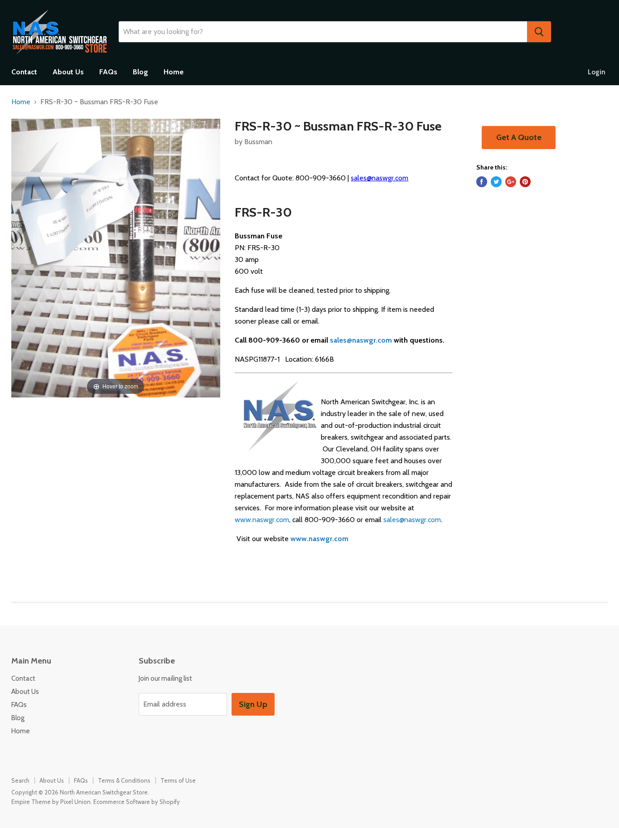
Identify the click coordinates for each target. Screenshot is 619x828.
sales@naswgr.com (379, 178)
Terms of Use (178, 780)
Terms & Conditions (124, 780)
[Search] (539, 31)
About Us (68, 72)
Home (174, 72)
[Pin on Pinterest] (525, 181)
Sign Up (253, 704)
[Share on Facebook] (481, 181)
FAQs (108, 72)
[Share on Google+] (510, 181)
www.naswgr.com (262, 519)
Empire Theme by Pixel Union (51, 801)
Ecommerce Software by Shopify (136, 801)
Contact (24, 72)
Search (20, 780)
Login (596, 72)
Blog (140, 72)
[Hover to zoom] (115, 257)
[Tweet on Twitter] (496, 181)
